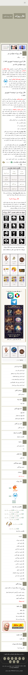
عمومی (18, 359)
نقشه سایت (8, 670)
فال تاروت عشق (20, 569)
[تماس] (8, 658)
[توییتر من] (4, 658)
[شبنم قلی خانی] (6, 47)
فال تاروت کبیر (21, 543)
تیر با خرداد (6, 173)
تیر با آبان (14, 184)
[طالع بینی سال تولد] (14, 519)
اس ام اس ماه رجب (19, 370)
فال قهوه (22, 412)
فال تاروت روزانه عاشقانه (18, 572)
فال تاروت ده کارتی (19, 566)
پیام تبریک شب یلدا (20, 619)
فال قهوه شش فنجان (19, 418)
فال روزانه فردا (21, 647)
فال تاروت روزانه (20, 540)
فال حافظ (22, 610)
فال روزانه (19, 16)
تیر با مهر (22, 184)
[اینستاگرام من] (12, 658)
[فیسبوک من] (16, 658)
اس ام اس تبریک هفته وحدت (18, 379)
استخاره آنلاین (21, 394)
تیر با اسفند (6, 188)
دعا (23, 448)
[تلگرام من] (19, 658)
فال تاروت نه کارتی (20, 564)
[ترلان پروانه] (14, 47)
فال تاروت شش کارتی (19, 561)
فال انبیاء (22, 403)
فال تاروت (22, 578)
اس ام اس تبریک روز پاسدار (18, 385)
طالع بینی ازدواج (14, 262)
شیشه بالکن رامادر (20, 595)
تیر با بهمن (14, 188)
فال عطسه (22, 638)
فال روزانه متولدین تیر (15, 53)
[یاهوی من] (23, 658)
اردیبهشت (8, 162)
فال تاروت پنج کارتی (19, 558)
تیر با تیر (22, 179)
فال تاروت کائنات (20, 546)
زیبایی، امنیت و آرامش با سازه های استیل (15, 592)
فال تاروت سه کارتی (19, 552)
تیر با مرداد (14, 179)
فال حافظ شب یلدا (20, 616)
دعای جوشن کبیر (20, 445)
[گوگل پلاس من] (17, 661)
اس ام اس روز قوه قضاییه (18, 376)
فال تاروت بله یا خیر (19, 575)
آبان (19, 164)
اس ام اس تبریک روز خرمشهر (17, 373)
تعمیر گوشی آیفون (20, 598)
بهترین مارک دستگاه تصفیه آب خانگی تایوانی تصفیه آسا (15, 588)
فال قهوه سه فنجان (20, 415)
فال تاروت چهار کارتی (19, 555)
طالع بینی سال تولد (20, 531)
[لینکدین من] (10, 661)
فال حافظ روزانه (6, 272)
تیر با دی (22, 188)
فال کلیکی (22, 458)
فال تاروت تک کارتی (19, 549)
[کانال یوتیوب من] (14, 661)
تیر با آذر (6, 184)
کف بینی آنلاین (21, 427)
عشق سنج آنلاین (20, 467)
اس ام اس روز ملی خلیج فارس (17, 382)
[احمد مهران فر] (22, 47)
